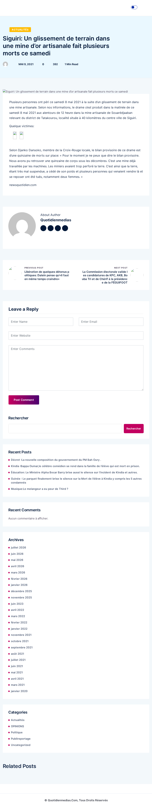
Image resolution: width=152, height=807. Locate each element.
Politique (17, 732)
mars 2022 (18, 616)
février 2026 (19, 578)
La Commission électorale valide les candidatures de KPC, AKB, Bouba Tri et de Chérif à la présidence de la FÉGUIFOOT (105, 277)
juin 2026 (17, 554)
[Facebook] (43, 228)
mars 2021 (18, 685)
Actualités (20, 29)
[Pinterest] (65, 228)
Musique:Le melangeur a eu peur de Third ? (39, 489)
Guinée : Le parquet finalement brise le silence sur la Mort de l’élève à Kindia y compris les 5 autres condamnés (76, 480)
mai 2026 (17, 560)
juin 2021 (17, 666)
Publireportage (21, 738)
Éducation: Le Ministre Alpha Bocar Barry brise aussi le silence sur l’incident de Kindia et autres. (74, 472)
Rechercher (18, 418)
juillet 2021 (18, 660)
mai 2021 (17, 672)
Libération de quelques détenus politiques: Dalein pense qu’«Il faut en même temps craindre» (46, 275)
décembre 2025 (21, 591)
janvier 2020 (19, 691)
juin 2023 (17, 603)
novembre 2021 (21, 635)
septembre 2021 (22, 647)
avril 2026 (17, 566)
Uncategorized (20, 745)
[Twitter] (51, 228)
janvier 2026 (19, 585)
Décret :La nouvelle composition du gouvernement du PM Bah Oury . (56, 460)
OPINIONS (17, 726)
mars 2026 (18, 572)
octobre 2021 (20, 641)
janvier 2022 (19, 628)
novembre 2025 (21, 597)
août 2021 (17, 653)
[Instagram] (58, 228)
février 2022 (19, 622)
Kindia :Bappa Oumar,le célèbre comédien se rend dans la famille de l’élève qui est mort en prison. (75, 466)
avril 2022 (17, 610)
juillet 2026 (18, 547)
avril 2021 (17, 678)
